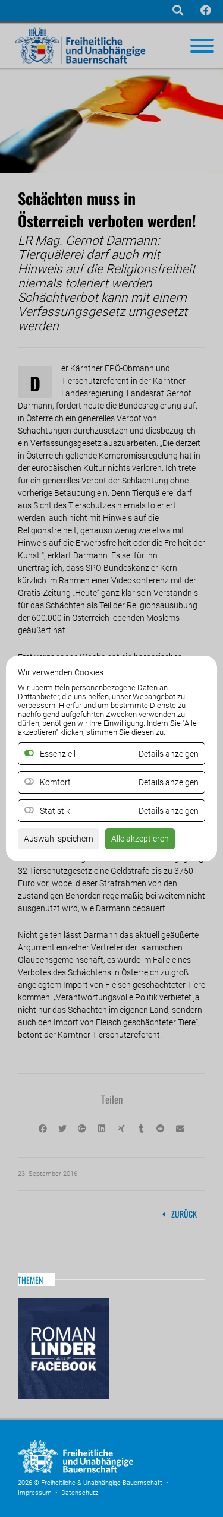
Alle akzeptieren (140, 838)
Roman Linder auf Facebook (63, 1348)
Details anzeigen (169, 782)
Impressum (35, 1493)
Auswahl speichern (58, 838)
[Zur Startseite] (107, 1470)
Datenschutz (79, 1493)
